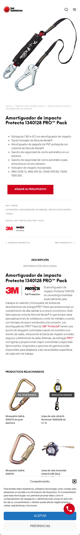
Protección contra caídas (30, 106)
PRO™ (70, 338)
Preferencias (40, 526)
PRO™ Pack (38, 221)
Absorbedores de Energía (19, 109)
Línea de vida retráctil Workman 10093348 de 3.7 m (53, 419)
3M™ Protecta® (22, 221)
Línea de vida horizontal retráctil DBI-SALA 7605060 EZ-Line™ (53, 474)
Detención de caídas (59, 106)
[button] (74, 481)
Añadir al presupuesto (30, 189)
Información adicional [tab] (40, 266)
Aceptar (40, 516)
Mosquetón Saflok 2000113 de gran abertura (15, 419)
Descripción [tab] (40, 260)
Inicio (9, 106)
